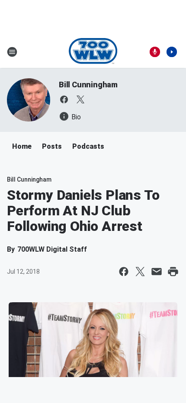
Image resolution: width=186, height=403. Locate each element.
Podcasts (88, 146)
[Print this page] (173, 271)
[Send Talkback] (155, 52)
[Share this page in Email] (157, 271)
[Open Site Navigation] (12, 52)
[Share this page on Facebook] (124, 271)
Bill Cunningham (88, 84)
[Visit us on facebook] (64, 99)
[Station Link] (93, 52)
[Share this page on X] (140, 271)
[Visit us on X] (80, 99)
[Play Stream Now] (172, 52)
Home (22, 146)
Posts (52, 146)
